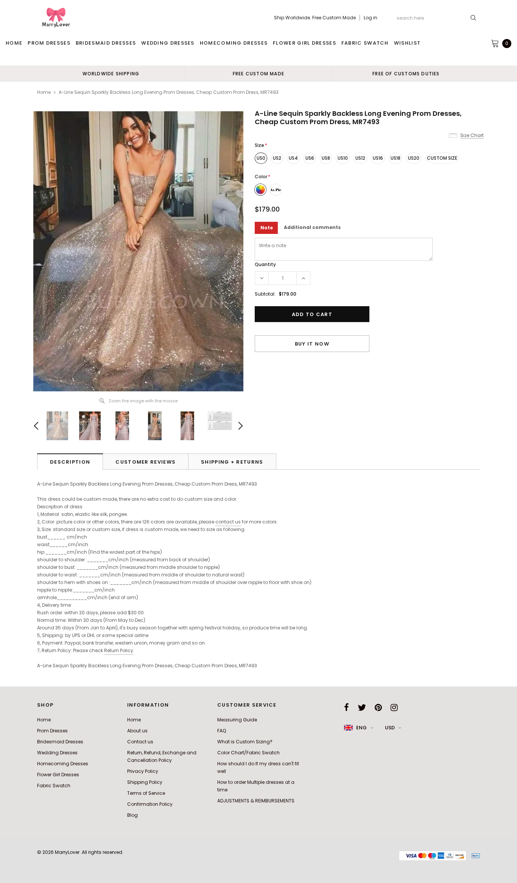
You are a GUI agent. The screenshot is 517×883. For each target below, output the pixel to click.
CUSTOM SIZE (442, 158)
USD (390, 727)
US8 (326, 158)
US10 (343, 158)
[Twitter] (362, 707)
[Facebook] (346, 707)
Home (44, 92)
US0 (261, 158)
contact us (228, 522)
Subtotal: (265, 294)
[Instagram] (394, 707)
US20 (413, 158)
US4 (293, 158)
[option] (111, 73)
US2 (277, 158)
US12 (360, 158)
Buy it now (312, 343)
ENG (361, 727)
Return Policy (118, 650)
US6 (309, 158)
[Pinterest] (378, 707)
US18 (395, 158)
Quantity (265, 264)
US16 (378, 158)
